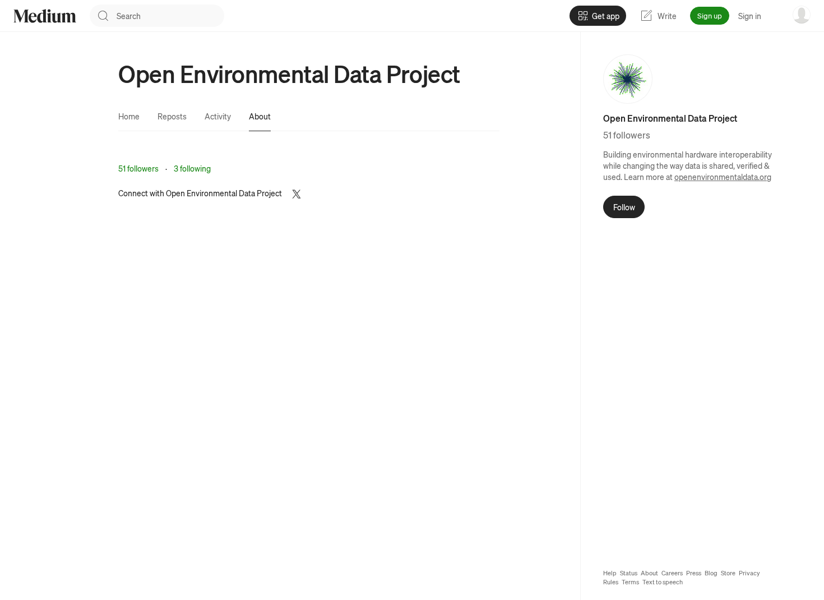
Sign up (709, 15)
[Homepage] (44, 16)
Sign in (749, 16)
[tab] (129, 116)
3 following (192, 168)
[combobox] (170, 15)
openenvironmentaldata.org (722, 177)
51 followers (138, 168)
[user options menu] (802, 15)
